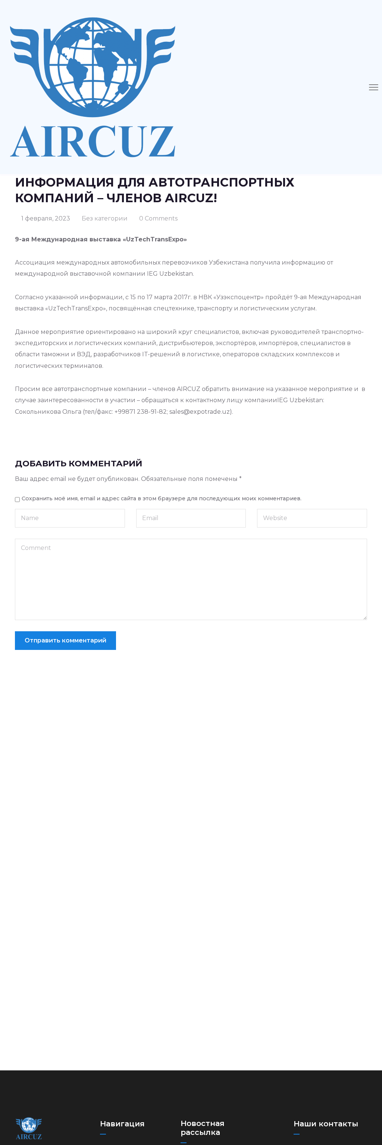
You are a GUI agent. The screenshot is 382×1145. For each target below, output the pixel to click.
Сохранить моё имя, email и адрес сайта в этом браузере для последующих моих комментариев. (161, 498)
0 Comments (158, 218)
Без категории (105, 218)
